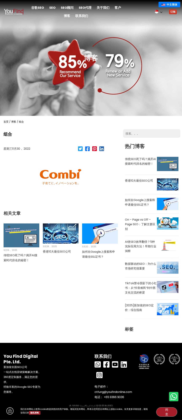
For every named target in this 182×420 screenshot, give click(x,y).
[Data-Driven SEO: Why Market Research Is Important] (167, 267)
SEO (52, 7)
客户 (118, 7)
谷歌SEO (37, 7)
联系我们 (81, 16)
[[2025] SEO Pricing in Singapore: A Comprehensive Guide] (167, 309)
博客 (67, 16)
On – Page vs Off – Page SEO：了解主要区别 (140, 224)
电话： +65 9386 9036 (109, 397)
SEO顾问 (67, 7)
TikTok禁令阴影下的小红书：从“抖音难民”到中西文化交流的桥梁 (141, 288)
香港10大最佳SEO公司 (57, 251)
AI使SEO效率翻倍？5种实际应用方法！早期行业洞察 (140, 246)
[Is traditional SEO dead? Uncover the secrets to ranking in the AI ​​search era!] (21, 235)
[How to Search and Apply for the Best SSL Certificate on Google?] (100, 233)
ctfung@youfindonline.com (113, 392)
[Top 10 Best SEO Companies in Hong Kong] (61, 233)
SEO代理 (85, 7)
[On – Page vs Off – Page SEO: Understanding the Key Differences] (167, 223)
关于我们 (103, 7)
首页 (6, 121)
